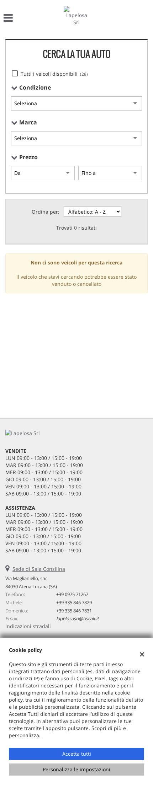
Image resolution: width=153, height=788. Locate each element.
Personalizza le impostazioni (76, 769)
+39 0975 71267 (72, 594)
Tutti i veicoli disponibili (54, 73)
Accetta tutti (76, 753)
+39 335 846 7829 (74, 602)
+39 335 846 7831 (74, 610)
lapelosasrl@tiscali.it (77, 618)
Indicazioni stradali (28, 626)
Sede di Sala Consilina (38, 568)
